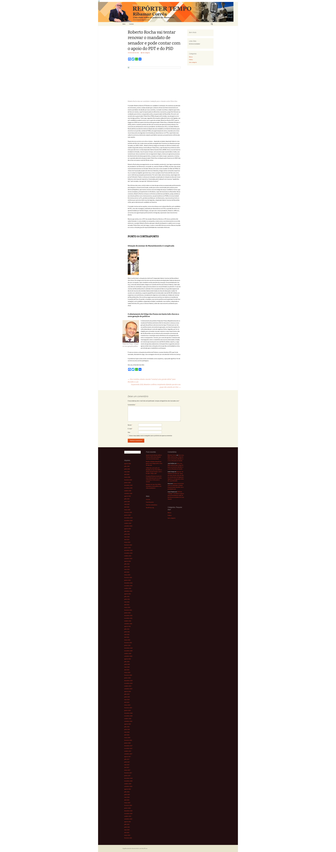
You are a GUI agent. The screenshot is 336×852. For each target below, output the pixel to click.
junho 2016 (127, 794)
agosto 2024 (127, 528)
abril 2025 (126, 507)
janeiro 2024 (127, 547)
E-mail (130, 429)
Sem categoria (146, 52)
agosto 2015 (127, 821)
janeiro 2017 (127, 775)
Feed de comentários (151, 505)
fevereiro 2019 (128, 707)
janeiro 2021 (127, 645)
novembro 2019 (128, 683)
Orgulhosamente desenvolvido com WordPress (134, 848)
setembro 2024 (128, 526)
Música (191, 57)
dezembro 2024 (128, 518)
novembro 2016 (128, 781)
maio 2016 (127, 797)
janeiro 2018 (127, 743)
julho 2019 (126, 694)
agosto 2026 (127, 463)
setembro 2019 (128, 688)
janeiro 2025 (127, 515)
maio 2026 (127, 471)
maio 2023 (127, 569)
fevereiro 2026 (128, 480)
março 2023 (127, 575)
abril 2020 (126, 670)
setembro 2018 (128, 721)
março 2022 (127, 607)
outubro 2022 (127, 588)
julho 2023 (126, 564)
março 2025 (127, 509)
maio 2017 (127, 764)
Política (191, 59)
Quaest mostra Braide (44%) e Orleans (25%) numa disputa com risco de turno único (154, 457)
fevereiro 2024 (128, 545)
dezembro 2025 (128, 485)
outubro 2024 (127, 523)
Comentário (132, 405)
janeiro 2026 (127, 482)
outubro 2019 (127, 686)
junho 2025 (127, 501)
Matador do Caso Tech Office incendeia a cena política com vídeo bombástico (153, 486)
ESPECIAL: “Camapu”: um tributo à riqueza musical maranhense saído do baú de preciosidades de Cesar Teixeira (176, 495)
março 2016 (127, 802)
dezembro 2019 (128, 680)
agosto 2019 (127, 691)
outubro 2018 (127, 718)
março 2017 (127, 770)
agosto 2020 (127, 659)
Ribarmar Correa (172, 455)
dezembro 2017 (128, 745)
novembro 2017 (128, 748)
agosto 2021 (127, 626)
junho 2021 (127, 632)
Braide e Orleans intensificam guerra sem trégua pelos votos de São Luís (154, 463)
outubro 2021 (127, 621)
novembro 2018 (128, 716)
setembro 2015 (128, 819)
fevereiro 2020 (128, 675)
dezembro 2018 (128, 713)
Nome (130, 425)
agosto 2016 (127, 789)
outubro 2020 (127, 653)
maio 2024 (127, 537)
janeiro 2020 (127, 678)
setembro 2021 (128, 623)
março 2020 (127, 672)
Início (123, 24)
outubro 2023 (127, 556)
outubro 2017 (127, 751)
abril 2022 (126, 604)
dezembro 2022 (128, 583)
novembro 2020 (128, 651)
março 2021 (127, 640)
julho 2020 (126, 661)
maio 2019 (127, 699)
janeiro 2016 (127, 808)
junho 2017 (127, 762)
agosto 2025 (127, 496)
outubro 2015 (127, 816)
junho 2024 (127, 534)
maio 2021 (127, 634)
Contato (131, 24)
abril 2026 (126, 474)
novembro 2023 (128, 553)
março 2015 (127, 835)
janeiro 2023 (127, 580)
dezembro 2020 (128, 648)
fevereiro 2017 (128, 773)
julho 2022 (126, 596)
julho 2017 (126, 759)
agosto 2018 (127, 724)
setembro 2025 (128, 493)
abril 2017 (126, 767)
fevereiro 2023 (128, 577)
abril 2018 (126, 735)
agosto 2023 (127, 561)
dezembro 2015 (128, 811)
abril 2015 (126, 832)
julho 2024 (126, 531)
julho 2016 (126, 792)
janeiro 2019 (127, 710)
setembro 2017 (128, 754)
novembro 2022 (128, 585)
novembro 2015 (128, 813)
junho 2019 (127, 697)
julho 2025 (126, 499)
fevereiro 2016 (128, 805)
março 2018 (127, 737)
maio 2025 (127, 504)
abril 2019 (126, 702)
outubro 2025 (127, 490)
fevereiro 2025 (128, 512)
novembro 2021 (128, 618)
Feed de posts (150, 502)
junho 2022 (127, 599)
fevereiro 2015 (128, 838)
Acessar (148, 499)
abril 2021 (126, 637)
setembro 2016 (128, 786)
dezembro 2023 (128, 550)
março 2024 (127, 542)
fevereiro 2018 (128, 740)
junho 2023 (127, 566)
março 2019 (127, 705)
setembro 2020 (128, 656)
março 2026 (127, 477)
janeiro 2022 (127, 613)
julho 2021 (126, 629)
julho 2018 (126, 726)
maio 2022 (127, 602)
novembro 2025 (128, 488)
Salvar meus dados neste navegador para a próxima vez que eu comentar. (150, 435)
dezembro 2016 (128, 778)
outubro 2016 (127, 783)
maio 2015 (127, 830)
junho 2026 (127, 469)
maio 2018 (127, 732)
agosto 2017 (127, 756)
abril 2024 (126, 539)
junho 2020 (127, 664)
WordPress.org (150, 507)
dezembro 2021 (128, 615)
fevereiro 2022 (128, 610)
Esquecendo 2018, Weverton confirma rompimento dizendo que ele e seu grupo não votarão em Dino (156, 385)
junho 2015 (127, 827)
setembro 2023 (128, 558)
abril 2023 (126, 572)
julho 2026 (126, 466)
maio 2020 (127, 667)
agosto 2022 (127, 594)
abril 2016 (126, 800)
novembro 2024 (128, 520)
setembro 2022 (128, 591)
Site (129, 432)
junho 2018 (127, 729)
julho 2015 (126, 824)
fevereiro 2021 (128, 642)
